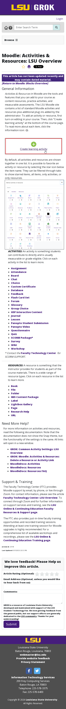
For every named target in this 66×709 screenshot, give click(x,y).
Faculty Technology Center (38, 353)
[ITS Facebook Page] (29, 671)
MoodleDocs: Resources (25, 467)
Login (59, 18)
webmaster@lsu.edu (33, 654)
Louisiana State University (41, 699)
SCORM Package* (22, 337)
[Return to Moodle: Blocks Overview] (25, 83)
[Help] (10, 27)
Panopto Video (20, 326)
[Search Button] (56, 27)
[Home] (6, 27)
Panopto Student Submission (30, 323)
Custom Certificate (23, 286)
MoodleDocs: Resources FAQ (28, 471)
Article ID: (6, 547)
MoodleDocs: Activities (25, 463)
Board (15, 275)
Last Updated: (7, 550)
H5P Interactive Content (26, 312)
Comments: (10, 591)
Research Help (20, 411)
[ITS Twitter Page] (37, 671)
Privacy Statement (33, 662)
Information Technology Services (33, 677)
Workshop (18, 348)
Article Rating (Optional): (19, 573)
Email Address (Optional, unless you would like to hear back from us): (32, 581)
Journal (15, 315)
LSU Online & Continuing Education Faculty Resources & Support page (29, 508)
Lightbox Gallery (21, 404)
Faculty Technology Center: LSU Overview (30, 497)
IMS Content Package (25, 397)
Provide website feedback (33, 658)
